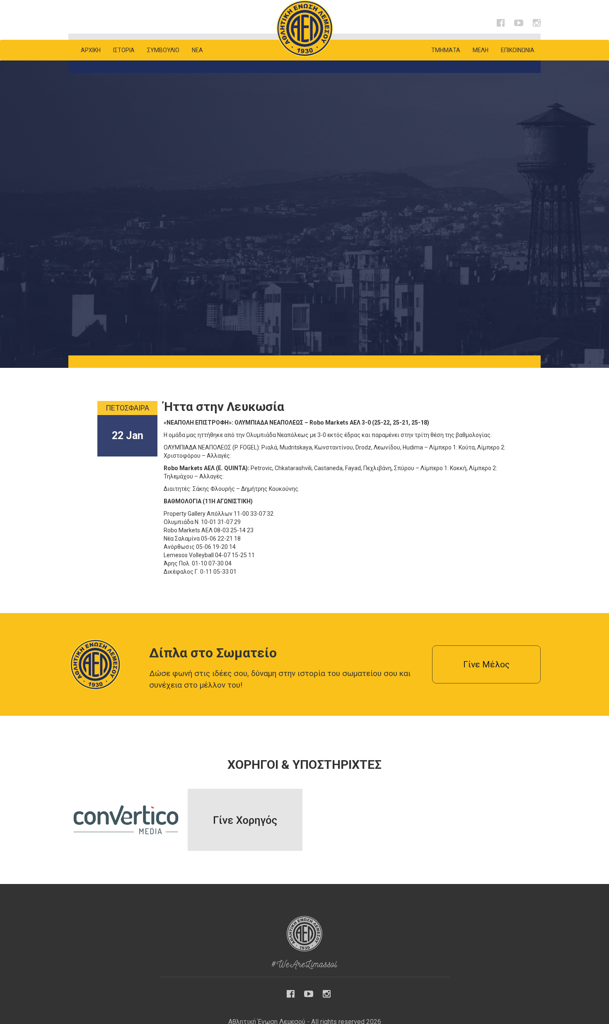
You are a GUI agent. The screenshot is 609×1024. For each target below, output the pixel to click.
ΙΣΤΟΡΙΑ (124, 50)
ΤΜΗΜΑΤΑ (445, 50)
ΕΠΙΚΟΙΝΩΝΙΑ (517, 50)
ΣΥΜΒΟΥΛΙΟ (163, 50)
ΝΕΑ (197, 50)
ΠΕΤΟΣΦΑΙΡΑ (127, 407)
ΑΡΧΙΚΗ (91, 50)
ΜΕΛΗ (480, 50)
